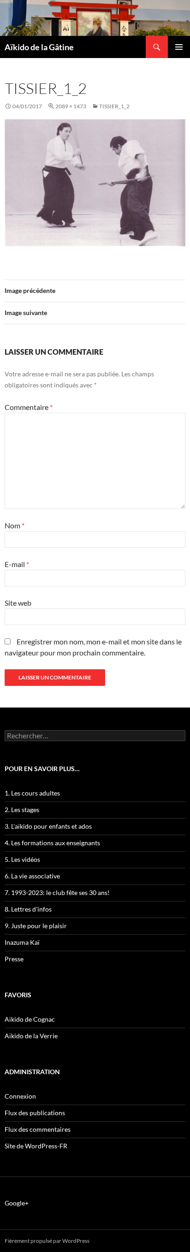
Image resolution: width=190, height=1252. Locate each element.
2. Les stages (22, 809)
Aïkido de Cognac (30, 1019)
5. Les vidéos (22, 859)
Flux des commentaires (38, 1129)
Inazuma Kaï (22, 942)
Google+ (17, 1203)
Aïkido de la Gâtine (39, 47)
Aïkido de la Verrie (31, 1036)
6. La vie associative (32, 876)
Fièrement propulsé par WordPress (47, 1240)
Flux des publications (35, 1113)
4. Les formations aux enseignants (52, 843)
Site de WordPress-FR (36, 1146)
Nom (14, 525)
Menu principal (179, 47)
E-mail (17, 564)
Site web (18, 602)
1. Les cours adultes (32, 793)
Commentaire (29, 407)
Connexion (20, 1096)
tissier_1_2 (114, 106)
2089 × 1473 (70, 106)
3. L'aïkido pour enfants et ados (48, 826)
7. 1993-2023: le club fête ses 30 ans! (57, 892)
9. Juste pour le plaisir (36, 926)
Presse (14, 959)
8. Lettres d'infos (28, 909)
